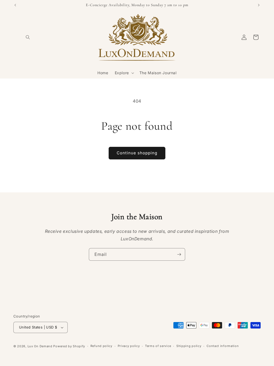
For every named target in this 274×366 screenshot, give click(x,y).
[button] (28, 37)
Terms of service (158, 346)
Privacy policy (129, 346)
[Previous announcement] (15, 5)
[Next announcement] (259, 5)
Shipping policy (188, 346)
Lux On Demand (40, 346)
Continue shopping (137, 152)
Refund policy (101, 346)
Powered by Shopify (69, 346)
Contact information (223, 346)
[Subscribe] (179, 254)
